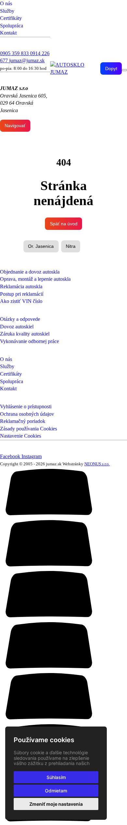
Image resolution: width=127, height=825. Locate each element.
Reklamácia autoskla (21, 286)
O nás (6, 3)
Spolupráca (11, 25)
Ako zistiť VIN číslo (21, 301)
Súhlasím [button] (56, 777)
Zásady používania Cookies (28, 428)
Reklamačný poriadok (22, 421)
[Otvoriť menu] (124, 70)
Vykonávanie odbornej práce (29, 341)
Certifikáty (11, 18)
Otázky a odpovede (20, 319)
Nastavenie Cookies (20, 436)
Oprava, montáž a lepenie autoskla (35, 279)
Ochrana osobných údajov (27, 414)
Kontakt (8, 33)
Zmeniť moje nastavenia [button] (56, 804)
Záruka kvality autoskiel (24, 334)
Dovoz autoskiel (17, 326)
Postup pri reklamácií (21, 294)
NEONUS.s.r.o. (97, 463)
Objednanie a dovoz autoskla (30, 272)
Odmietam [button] (56, 790)
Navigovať (15, 125)
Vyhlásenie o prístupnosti (25, 406)
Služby (7, 11)
